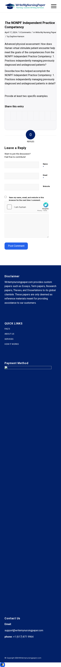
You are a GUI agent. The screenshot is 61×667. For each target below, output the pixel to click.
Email (45, 176)
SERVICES (9, 339)
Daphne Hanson (17, 36)
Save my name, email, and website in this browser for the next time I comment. (26, 199)
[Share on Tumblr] (36, 115)
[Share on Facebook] (7, 115)
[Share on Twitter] (13, 115)
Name (45, 165)
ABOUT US (9, 334)
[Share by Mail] (53, 115)
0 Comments (25, 32)
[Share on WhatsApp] (19, 115)
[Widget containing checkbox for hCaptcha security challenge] (27, 207)
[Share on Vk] (42, 115)
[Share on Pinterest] (25, 115)
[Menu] (52, 6)
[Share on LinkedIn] (30, 115)
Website (46, 186)
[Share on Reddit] (47, 115)
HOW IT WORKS (12, 344)
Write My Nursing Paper (45, 32)
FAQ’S (7, 329)
